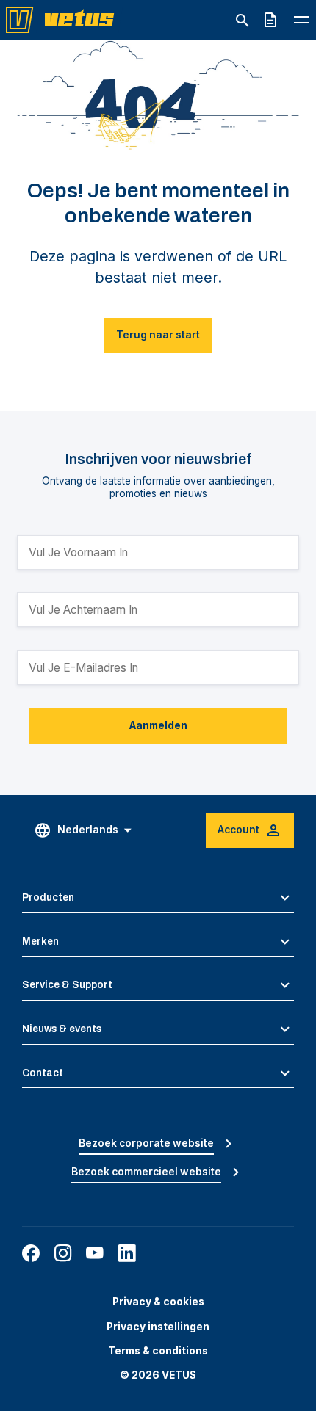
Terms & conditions (158, 1351)
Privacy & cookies (158, 1301)
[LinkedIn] (127, 1253)
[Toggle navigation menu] (301, 19)
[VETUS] (64, 19)
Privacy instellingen (158, 1326)
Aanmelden (158, 725)
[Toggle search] (242, 20)
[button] (158, 898)
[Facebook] (31, 1253)
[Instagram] (63, 1253)
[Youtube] (95, 1253)
